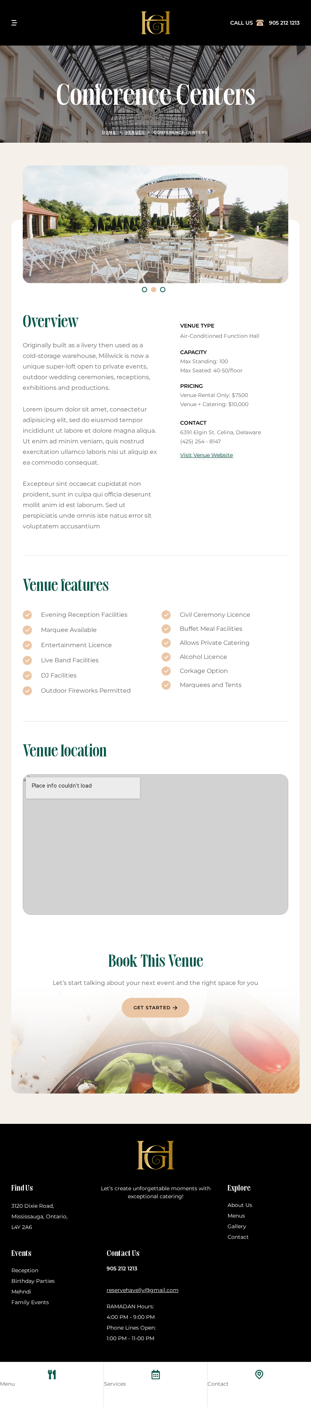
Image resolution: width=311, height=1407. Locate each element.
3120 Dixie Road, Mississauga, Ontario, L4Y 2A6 (39, 1216)
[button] (144, 289)
